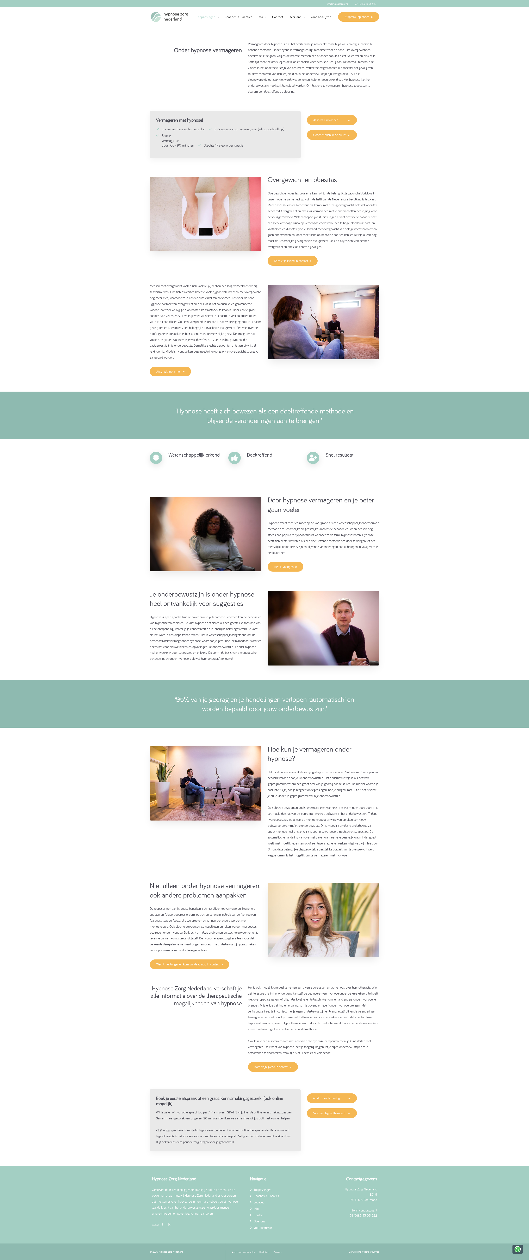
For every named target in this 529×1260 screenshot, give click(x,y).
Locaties (258, 1202)
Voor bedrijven (321, 17)
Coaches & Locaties (238, 17)
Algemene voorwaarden (243, 1252)
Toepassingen (262, 1190)
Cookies (277, 1252)
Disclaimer (264, 1252)
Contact (277, 17)
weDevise (374, 1251)
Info (256, 1209)
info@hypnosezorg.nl (337, 3)
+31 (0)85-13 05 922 (365, 3)
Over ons (259, 1221)
